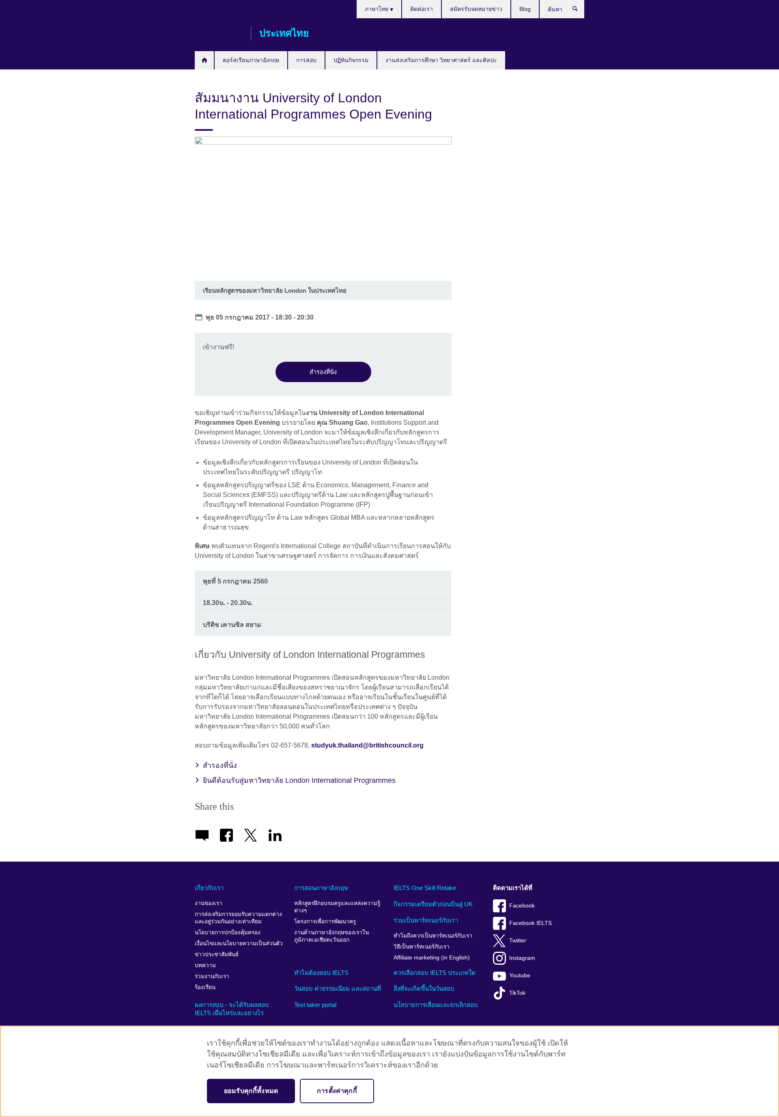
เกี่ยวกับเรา (209, 887)
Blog (525, 9)
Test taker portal (315, 1004)
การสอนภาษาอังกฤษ (321, 887)
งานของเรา (208, 903)
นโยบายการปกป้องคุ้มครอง (227, 932)
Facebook (522, 906)
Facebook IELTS (530, 923)
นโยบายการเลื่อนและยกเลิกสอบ (436, 1004)
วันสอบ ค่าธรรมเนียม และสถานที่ (337, 988)
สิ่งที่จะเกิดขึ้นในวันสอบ (424, 988)
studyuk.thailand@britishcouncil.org (367, 745)
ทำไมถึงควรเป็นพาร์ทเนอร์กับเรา (433, 936)
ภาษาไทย (377, 9)
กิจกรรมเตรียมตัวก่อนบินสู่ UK (433, 904)
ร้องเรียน (205, 987)
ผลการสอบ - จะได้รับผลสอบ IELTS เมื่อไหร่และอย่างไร (232, 1008)
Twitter (517, 941)
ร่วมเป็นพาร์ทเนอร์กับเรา (426, 920)
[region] (389, 1071)
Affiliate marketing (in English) (432, 958)
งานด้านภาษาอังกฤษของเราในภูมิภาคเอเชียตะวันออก (331, 936)
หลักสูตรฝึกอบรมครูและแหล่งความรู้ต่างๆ (337, 907)
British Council (219, 33)
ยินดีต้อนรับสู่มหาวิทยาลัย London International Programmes (299, 780)
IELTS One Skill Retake (425, 887)
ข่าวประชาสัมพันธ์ (217, 954)
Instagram (522, 958)
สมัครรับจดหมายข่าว (476, 9)
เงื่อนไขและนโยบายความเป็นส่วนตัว (239, 943)
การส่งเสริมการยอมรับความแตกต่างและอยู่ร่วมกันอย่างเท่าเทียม (238, 918)
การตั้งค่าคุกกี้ (337, 1090)
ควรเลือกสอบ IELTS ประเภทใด (435, 972)
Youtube (519, 975)
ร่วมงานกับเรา (212, 976)
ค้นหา (579, 10)
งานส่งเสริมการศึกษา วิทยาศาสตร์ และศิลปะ (441, 60)
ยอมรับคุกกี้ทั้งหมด (251, 1090)
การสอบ (306, 60)
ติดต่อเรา (421, 9)
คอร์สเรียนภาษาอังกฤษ (251, 60)
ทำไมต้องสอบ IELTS (321, 972)
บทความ (205, 965)
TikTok (517, 993)
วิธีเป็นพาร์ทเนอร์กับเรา (422, 947)
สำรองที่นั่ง (323, 372)
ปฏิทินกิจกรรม (351, 60)
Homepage (204, 60)
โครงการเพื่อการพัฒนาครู (325, 921)
